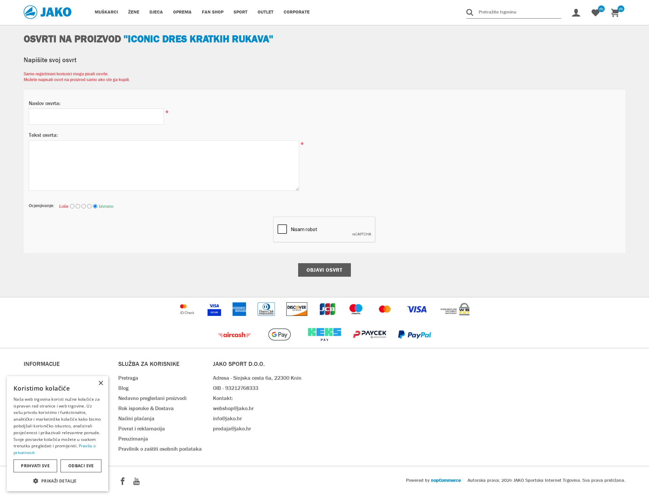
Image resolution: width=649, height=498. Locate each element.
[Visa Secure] (214, 319)
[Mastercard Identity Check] (188, 319)
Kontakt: (223, 398)
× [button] (100, 383)
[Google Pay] (280, 344)
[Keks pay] (325, 344)
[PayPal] (414, 344)
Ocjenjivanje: (41, 205)
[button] (57, 480)
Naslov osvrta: (45, 103)
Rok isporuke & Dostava (146, 408)
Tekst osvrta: (43, 135)
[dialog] (57, 433)
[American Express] (240, 319)
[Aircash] (235, 344)
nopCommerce (446, 480)
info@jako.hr (227, 418)
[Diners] (267, 319)
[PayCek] (370, 344)
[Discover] (297, 319)
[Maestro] (356, 319)
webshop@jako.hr (233, 408)
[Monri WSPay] (455, 319)
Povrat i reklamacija (141, 428)
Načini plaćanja (136, 418)
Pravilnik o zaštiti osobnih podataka (160, 448)
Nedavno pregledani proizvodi (152, 398)
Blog (123, 388)
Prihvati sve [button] (35, 466)
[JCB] (328, 319)
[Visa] (417, 319)
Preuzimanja (133, 438)
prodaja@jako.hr (232, 428)
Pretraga (128, 377)
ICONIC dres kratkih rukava (198, 38)
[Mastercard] (385, 319)
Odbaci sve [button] (81, 466)
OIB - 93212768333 (235, 388)
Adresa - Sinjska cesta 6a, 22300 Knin (257, 377)
